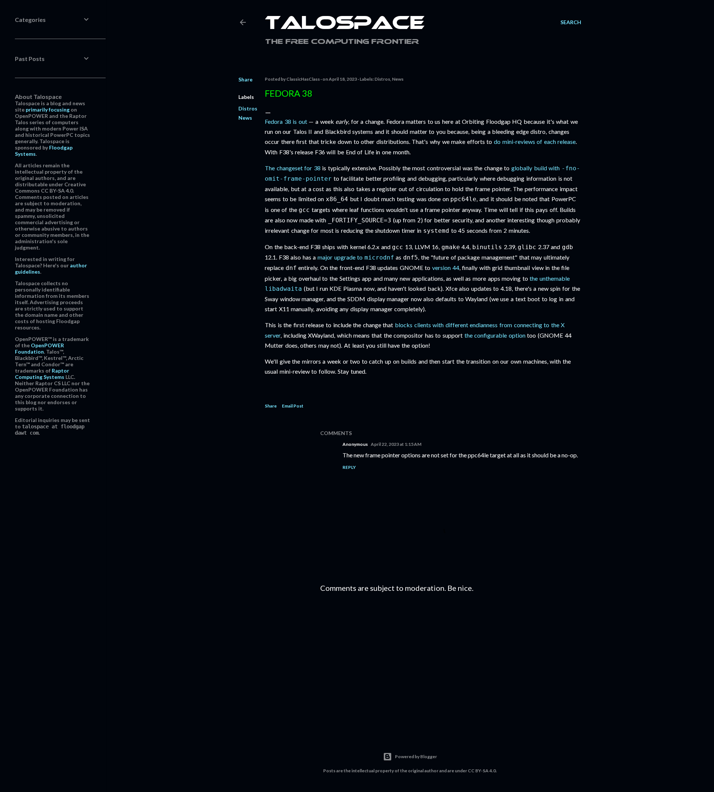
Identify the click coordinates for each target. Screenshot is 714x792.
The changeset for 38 (293, 167)
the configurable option (494, 335)
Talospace (344, 24)
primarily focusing (48, 109)
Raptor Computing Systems (42, 373)
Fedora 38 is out (286, 121)
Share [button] (245, 79)
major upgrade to (356, 257)
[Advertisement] (450, 663)
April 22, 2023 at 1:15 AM (396, 444)
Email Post (292, 406)
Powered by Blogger (416, 756)
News (245, 118)
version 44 (445, 267)
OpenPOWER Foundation (39, 348)
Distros (247, 108)
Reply (349, 467)
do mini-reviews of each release (535, 141)
